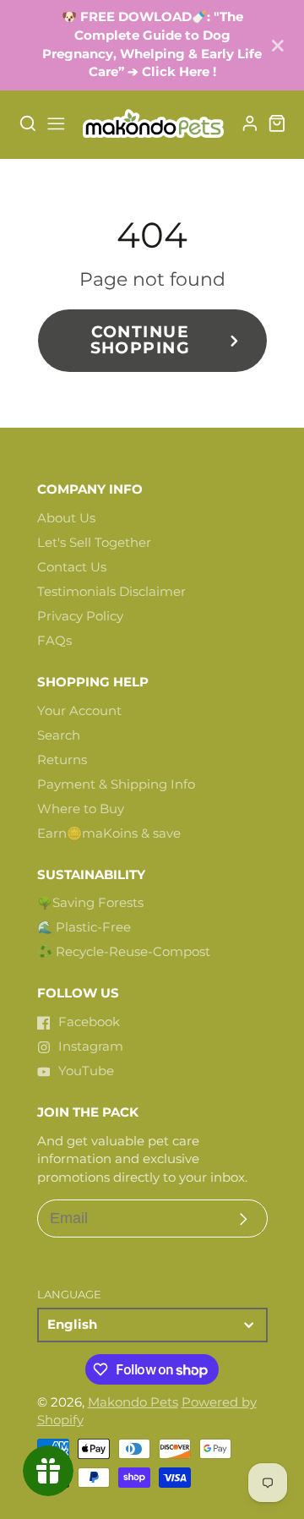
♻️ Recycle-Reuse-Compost (123, 951)
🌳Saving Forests (90, 902)
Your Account (79, 711)
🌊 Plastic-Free (84, 927)
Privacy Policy (80, 616)
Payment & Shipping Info (116, 784)
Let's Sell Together (94, 542)
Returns (62, 760)
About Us (66, 518)
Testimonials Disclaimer (111, 591)
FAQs (54, 640)
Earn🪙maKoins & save (109, 833)
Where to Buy (80, 809)
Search (58, 735)
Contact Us (71, 567)
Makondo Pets (133, 1402)
